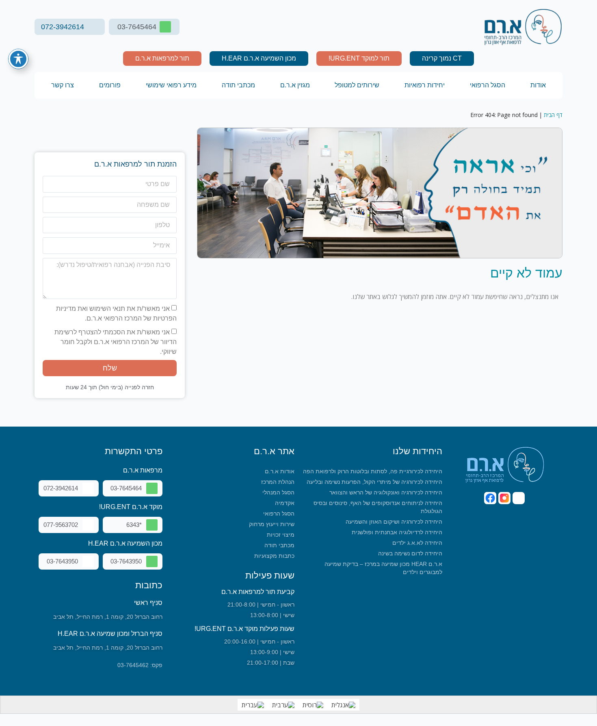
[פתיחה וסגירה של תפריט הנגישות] (18, 59)
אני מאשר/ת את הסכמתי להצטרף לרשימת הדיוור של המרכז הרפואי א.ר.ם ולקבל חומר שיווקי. (115, 342)
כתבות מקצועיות (274, 556)
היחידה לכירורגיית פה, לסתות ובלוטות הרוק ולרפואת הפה (372, 471)
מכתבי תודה (238, 85)
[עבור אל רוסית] (312, 705)
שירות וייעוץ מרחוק (271, 524)
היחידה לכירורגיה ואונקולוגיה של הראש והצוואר (385, 492)
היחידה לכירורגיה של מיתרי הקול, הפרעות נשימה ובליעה (374, 482)
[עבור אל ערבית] (283, 705)
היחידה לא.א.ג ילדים (417, 543)
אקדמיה (284, 503)
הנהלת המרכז (277, 482)
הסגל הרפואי (487, 85)
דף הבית (553, 115)
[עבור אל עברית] (253, 705)
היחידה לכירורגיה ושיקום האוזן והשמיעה (394, 521)
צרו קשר (62, 85)
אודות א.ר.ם (279, 471)
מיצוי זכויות (280, 534)
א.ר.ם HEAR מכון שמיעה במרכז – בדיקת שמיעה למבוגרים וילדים (383, 568)
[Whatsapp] (519, 498)
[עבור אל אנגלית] (343, 705)
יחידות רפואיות (424, 85)
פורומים (110, 85)
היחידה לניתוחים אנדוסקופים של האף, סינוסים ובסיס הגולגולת (378, 507)
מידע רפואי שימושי (171, 85)
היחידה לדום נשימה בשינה (410, 553)
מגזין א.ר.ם (295, 85)
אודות (538, 85)
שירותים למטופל (357, 85)
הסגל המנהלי (278, 492)
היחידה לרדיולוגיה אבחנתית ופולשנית (397, 532)
